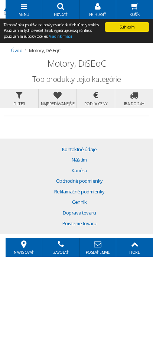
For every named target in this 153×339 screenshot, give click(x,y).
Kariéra (79, 170)
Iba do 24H (134, 103)
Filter (19, 103)
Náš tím (79, 159)
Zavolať (61, 252)
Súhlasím (127, 27)
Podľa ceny (96, 103)
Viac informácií (60, 36)
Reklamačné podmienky (79, 191)
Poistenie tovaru (79, 223)
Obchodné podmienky (79, 180)
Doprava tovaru (79, 212)
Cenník (79, 202)
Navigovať (24, 252)
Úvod (16, 50)
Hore (134, 252)
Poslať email (98, 252)
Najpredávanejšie (58, 103)
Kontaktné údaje (79, 149)
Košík (135, 14)
